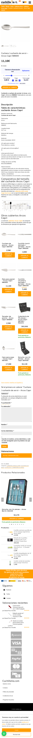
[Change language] (20, 1)
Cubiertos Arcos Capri (13, 465)
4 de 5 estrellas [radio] (7, 404)
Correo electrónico (7, 431)
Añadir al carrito (9, 87)
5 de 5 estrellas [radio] (8, 404)
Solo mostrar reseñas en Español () (12, 382)
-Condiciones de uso (7, 696)
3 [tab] (13, 524)
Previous (2, 500)
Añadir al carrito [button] (8, 255)
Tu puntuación (6, 403)
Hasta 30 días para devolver (16, 570)
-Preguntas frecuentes (8, 699)
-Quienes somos (6, 684)
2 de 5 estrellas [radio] (3, 404)
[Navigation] (30, 2)
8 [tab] (23, 524)
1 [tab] (10, 524)
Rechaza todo (16, 734)
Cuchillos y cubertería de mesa (14, 467)
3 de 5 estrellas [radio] (5, 404)
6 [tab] (19, 524)
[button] (4, 733)
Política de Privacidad (16, 707)
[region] (16, 726)
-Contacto (5, 688)
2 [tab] (11, 524)
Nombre (4, 424)
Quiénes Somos (10, 705)
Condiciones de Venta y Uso (20, 705)
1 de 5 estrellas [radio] (2, 404)
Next (30, 500)
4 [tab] (15, 524)
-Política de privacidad (8, 692)
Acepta (16, 730)
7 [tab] (21, 524)
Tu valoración (6, 406)
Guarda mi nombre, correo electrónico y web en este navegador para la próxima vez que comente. (16, 440)
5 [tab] (17, 524)
